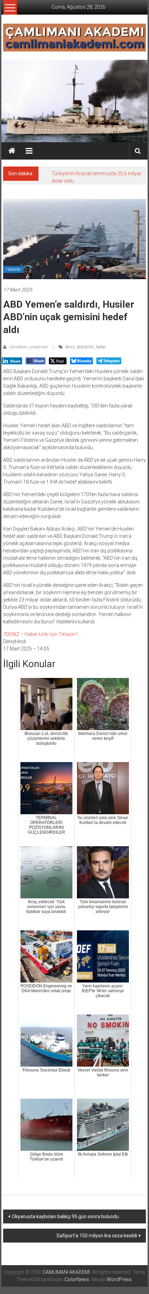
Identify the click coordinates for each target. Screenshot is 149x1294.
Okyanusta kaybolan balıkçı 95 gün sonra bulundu (65, 1216)
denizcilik (85, 347)
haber (101, 347)
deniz (69, 347)
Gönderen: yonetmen (28, 347)
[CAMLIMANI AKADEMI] (11, 151)
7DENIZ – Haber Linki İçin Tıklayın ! (40, 634)
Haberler (13, 269)
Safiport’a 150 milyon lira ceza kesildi (96, 1235)
